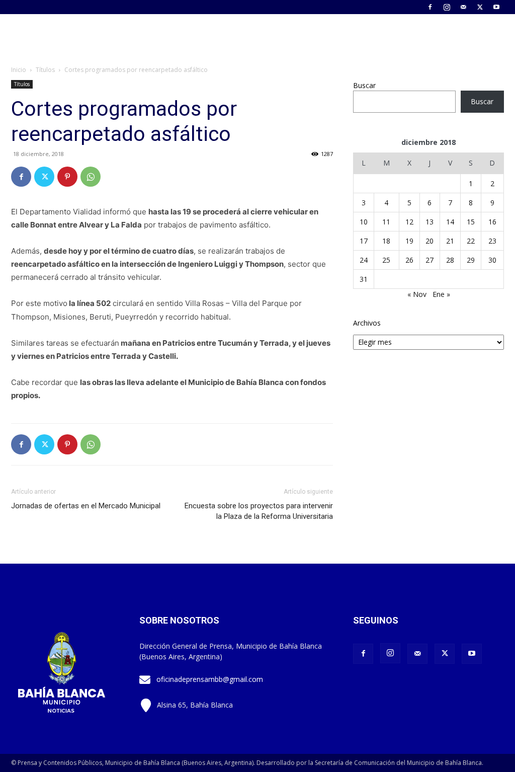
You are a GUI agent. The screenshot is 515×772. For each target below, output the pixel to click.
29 (471, 260)
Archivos (367, 323)
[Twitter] (479, 7)
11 (386, 221)
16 (492, 221)
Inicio (18, 69)
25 (386, 260)
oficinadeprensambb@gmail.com (209, 679)
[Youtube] (496, 7)
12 (409, 221)
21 (450, 241)
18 (386, 241)
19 (409, 241)
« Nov (416, 294)
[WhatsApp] (90, 177)
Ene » (441, 294)
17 (364, 241)
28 (450, 260)
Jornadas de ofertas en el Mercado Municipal (85, 505)
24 (364, 260)
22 (471, 241)
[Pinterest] (67, 177)
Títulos (45, 69)
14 (450, 221)
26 (409, 260)
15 (471, 221)
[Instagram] (446, 7)
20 (429, 241)
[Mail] (463, 7)
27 (429, 260)
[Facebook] (430, 7)
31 (364, 279)
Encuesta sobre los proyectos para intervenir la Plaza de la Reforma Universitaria (259, 511)
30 (492, 260)
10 (364, 221)
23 (492, 241)
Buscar (364, 85)
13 (429, 221)
